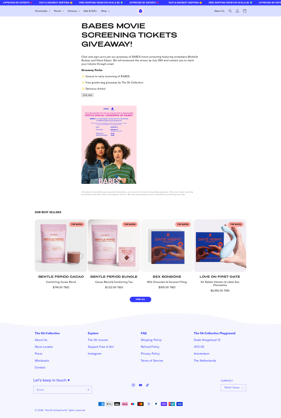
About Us (41, 340)
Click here (87, 95)
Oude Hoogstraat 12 (207, 340)
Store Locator (44, 347)
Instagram (94, 353)
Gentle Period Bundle (114, 276)
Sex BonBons (167, 276)
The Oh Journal (98, 340)
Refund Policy (150, 347)
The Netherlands (205, 360)
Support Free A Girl (101, 347)
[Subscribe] (88, 390)
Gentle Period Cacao (61, 276)
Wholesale (42, 360)
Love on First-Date (220, 276)
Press (38, 353)
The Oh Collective (54, 410)
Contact (40, 367)
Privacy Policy (150, 353)
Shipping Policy (151, 340)
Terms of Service (152, 360)
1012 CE (199, 347)
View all (140, 299)
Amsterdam (201, 353)
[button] (42, 10)
